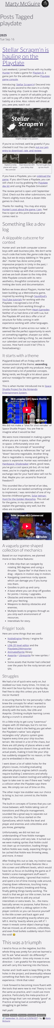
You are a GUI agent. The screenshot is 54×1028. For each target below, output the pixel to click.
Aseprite (12, 655)
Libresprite (25, 655)
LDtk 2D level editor (18, 645)
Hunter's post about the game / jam (22, 209)
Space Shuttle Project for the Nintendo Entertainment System (26, 389)
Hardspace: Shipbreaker (15, 463)
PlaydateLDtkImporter (20, 648)
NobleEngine (15, 638)
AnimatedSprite (16, 652)
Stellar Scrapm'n (25, 84)
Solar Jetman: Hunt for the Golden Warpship (24, 497)
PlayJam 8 (38, 72)
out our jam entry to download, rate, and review (25, 149)
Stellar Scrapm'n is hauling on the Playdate (25, 56)
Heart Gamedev (40, 309)
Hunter (6, 72)
